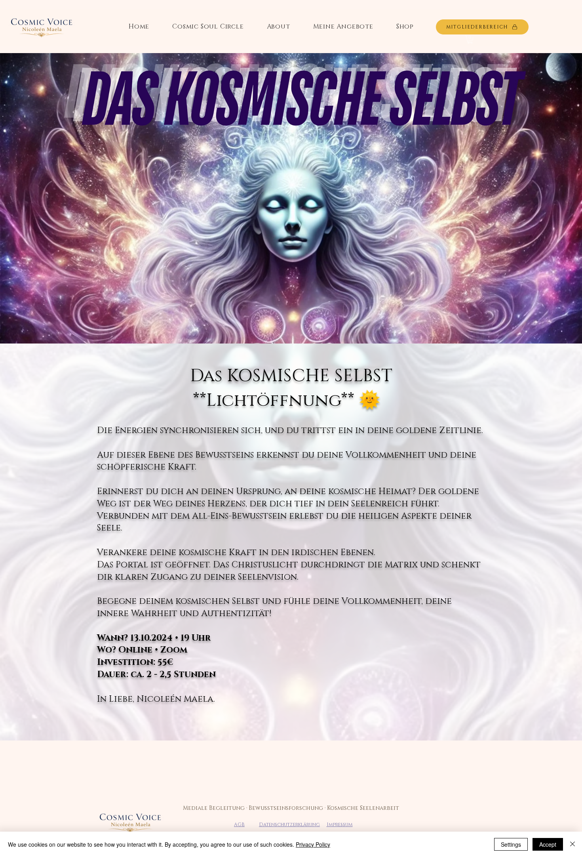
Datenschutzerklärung (289, 824)
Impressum (340, 824)
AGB (239, 824)
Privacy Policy (313, 844)
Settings (511, 844)
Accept (547, 844)
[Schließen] (572, 844)
